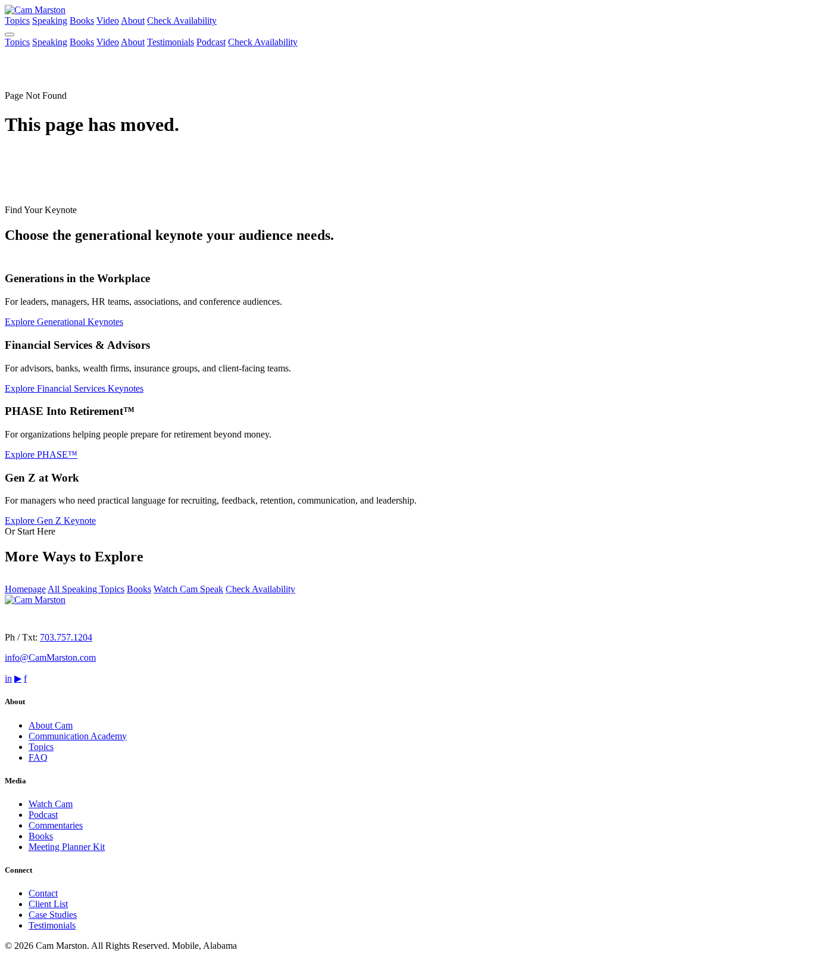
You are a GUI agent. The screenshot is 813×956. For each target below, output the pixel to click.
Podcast (211, 42)
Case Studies (53, 915)
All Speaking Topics (86, 589)
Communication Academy (78, 736)
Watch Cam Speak (188, 589)
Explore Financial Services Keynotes (74, 388)
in (8, 678)
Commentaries (56, 825)
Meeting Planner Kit (67, 847)
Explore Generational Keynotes (64, 322)
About (133, 20)
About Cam (51, 725)
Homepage (25, 589)
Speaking (49, 20)
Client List (48, 904)
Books (82, 20)
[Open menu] (9, 34)
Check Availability (182, 20)
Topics (17, 20)
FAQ (38, 757)
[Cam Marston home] (35, 10)
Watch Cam (51, 804)
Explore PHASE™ (41, 454)
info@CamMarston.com (50, 657)
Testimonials (170, 42)
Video (107, 20)
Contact (43, 893)
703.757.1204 (66, 637)
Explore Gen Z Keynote (50, 521)
